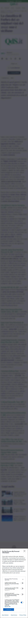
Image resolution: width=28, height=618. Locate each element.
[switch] (22, 583)
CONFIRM (8, 609)
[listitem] (14, 579)
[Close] (24, 551)
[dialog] (14, 583)
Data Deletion (5, 615)
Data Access (14, 615)
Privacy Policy (22, 615)
